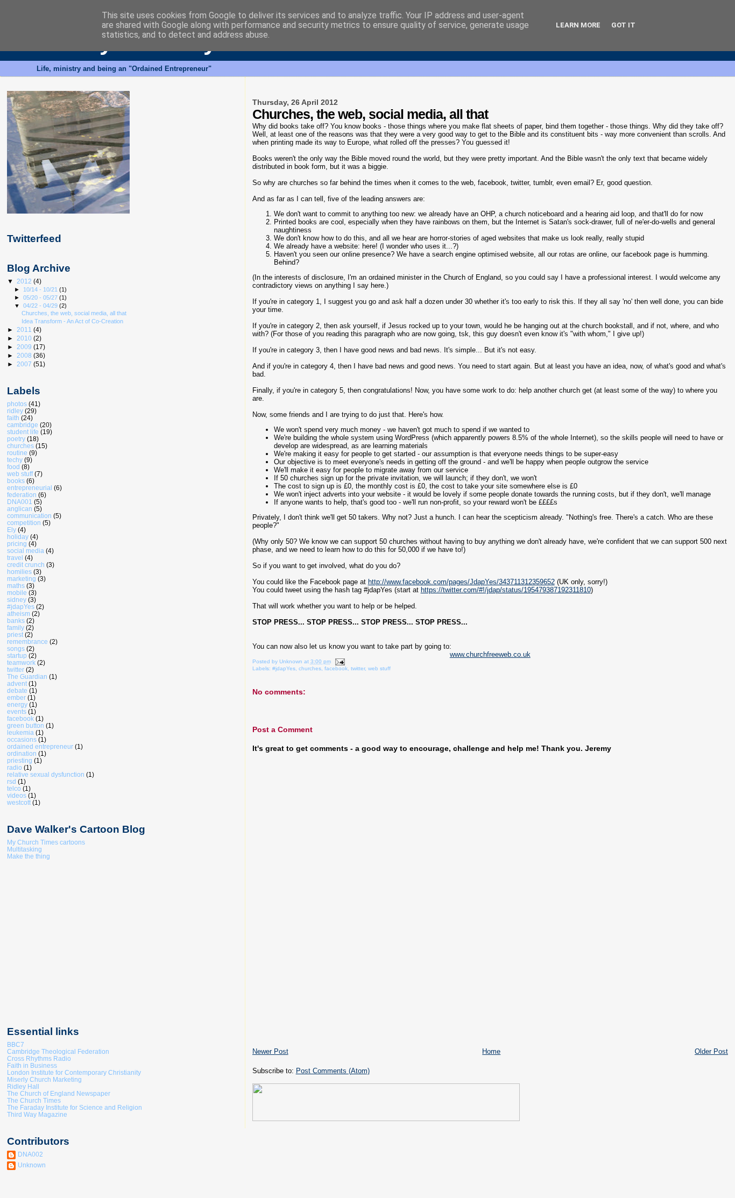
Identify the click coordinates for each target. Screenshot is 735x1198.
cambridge (22, 424)
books (16, 480)
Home (491, 1051)
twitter (358, 668)
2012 (25, 281)
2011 (25, 329)
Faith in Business (32, 1065)
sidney (16, 599)
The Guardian (27, 676)
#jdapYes (283, 668)
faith (13, 417)
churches (310, 668)
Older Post (711, 1051)
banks (16, 620)
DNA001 (19, 501)
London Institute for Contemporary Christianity (74, 1072)
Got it (623, 25)
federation (22, 494)
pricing (17, 543)
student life (23, 431)
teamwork (21, 662)
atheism (18, 613)
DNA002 (30, 1154)
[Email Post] (340, 661)
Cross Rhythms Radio (39, 1058)
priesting (19, 760)
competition (24, 522)
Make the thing (28, 856)
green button (25, 725)
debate (17, 690)
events (16, 711)
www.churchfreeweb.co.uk (490, 654)
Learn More (578, 25)
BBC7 (15, 1044)
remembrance (27, 641)
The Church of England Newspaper (58, 1093)
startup (17, 655)
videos (16, 795)
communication (29, 515)
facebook (336, 668)
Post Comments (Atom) (333, 1071)
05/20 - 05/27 (41, 297)
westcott (19, 802)
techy (15, 459)
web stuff (379, 668)
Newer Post (270, 1051)
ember (16, 697)
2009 (25, 346)
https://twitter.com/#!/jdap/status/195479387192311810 (506, 590)
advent (17, 683)
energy (17, 704)
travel (15, 557)
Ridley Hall (23, 1086)
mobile (17, 592)
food (13, 466)
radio (14, 767)
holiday (18, 536)
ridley (15, 410)
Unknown (32, 1164)
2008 (25, 355)
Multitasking (24, 849)
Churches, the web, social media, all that (74, 313)
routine (17, 452)
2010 (25, 338)
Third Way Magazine (37, 1114)
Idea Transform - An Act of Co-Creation (72, 321)
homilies (19, 571)
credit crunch (26, 564)
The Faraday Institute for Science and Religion (74, 1107)
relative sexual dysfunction (45, 774)
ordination (22, 753)
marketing (21, 578)
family (15, 627)
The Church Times (34, 1100)
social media (25, 550)
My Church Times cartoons (46, 842)
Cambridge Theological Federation (58, 1051)
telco (14, 788)
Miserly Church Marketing (44, 1079)
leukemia (20, 732)
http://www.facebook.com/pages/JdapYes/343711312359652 (461, 582)
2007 (25, 363)
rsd (11, 781)
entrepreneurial (29, 487)
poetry (16, 438)
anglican (19, 508)
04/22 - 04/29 (41, 305)
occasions (22, 739)
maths (16, 585)
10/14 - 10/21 (41, 289)
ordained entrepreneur (40, 746)
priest (15, 634)
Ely (11, 529)
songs (16, 648)
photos (17, 403)
